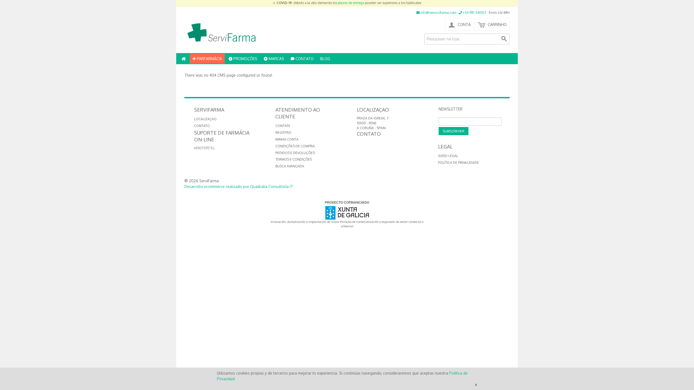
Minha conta (286, 139)
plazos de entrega (351, 3)
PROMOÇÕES (244, 58)
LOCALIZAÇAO (205, 119)
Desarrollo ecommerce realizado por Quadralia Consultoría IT (238, 186)
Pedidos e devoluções (295, 153)
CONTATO (304, 58)
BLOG (325, 58)
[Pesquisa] (504, 39)
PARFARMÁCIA (209, 58)
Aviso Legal (448, 156)
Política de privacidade (458, 163)
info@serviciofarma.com (438, 13)
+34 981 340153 (474, 13)
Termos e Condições (293, 159)
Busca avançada (289, 166)
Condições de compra (295, 146)
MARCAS (276, 58)
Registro (283, 133)
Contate (282, 126)
